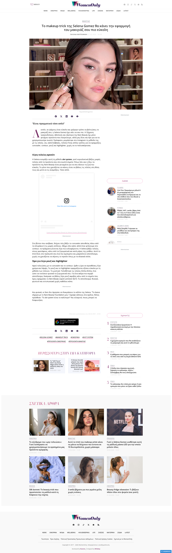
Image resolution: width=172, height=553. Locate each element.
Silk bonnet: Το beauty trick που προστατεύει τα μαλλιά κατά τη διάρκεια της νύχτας (44, 492)
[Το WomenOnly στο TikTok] (130, 5)
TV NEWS (120, 187)
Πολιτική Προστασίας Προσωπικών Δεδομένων (77, 539)
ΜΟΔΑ (62, 11)
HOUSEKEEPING (83, 11)
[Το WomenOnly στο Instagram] (127, 5)
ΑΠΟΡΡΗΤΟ (167, 551)
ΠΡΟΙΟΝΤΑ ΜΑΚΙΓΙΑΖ (78, 341)
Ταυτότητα (45, 539)
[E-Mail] (71, 116)
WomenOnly (86, 518)
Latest (125, 181)
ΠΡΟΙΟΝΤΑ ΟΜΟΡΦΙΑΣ (57, 341)
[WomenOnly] (86, 4)
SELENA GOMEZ (47, 337)
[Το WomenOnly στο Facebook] (123, 5)
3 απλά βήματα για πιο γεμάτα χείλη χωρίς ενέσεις (85, 490)
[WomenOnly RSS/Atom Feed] (141, 5)
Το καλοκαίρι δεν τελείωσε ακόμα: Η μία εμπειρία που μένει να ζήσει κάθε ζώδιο (125, 385)
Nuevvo (82, 549)
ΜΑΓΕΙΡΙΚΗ (109, 11)
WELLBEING (71, 11)
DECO (112, 352)
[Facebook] (55, 116)
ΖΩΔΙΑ (118, 11)
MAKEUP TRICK (62, 337)
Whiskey (97, 549)
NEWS (46, 11)
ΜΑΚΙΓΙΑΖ (86, 21)
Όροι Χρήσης (54, 539)
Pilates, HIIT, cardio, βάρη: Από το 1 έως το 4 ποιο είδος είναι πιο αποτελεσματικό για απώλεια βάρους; (128, 213)
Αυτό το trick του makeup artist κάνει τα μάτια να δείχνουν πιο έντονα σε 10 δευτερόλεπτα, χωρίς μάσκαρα (85, 444)
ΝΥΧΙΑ (119, 242)
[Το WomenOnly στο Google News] (137, 5)
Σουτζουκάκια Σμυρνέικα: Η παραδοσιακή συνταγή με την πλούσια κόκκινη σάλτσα (125, 327)
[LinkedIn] (66, 116)
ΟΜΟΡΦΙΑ (54, 11)
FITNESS (120, 208)
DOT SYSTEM (88, 337)
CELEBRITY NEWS (123, 226)
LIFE (93, 11)
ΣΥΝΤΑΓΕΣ (113, 322)
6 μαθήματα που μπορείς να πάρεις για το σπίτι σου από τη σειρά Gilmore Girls (125, 355)
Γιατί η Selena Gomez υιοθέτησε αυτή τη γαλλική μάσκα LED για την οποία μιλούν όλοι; (124, 444)
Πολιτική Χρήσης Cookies (103, 539)
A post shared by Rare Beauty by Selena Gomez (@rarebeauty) (67, 232)
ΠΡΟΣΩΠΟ (110, 438)
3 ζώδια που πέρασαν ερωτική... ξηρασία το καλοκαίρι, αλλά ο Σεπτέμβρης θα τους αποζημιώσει (123, 370)
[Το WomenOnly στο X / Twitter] (134, 5)
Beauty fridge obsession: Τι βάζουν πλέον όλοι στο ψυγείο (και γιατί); (123, 490)
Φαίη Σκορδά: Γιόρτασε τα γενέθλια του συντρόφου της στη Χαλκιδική (128, 230)
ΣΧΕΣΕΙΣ (100, 11)
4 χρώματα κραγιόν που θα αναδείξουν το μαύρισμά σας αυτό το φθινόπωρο (125, 342)
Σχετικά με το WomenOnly (123, 539)
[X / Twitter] (61, 116)
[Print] (77, 116)
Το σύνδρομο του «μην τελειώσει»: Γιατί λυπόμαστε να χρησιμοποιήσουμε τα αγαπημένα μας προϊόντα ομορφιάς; (46, 446)
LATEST (126, 11)
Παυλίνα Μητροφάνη (78, 34)
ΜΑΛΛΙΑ (32, 486)
